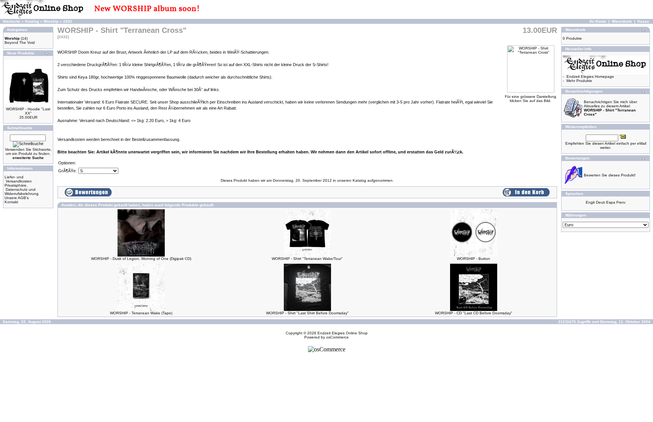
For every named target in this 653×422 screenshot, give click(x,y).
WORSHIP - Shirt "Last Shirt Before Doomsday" (307, 313)
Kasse (643, 21)
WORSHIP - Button (473, 259)
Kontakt (11, 202)
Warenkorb (622, 21)
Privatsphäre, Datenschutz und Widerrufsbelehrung (22, 189)
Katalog (32, 21)
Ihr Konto (598, 21)
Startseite (11, 21)
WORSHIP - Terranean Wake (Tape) (141, 313)
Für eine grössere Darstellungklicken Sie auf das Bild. (530, 98)
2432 (67, 21)
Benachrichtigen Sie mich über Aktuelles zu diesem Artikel (610, 108)
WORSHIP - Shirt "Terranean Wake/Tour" (307, 259)
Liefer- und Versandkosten (18, 179)
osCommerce (337, 337)
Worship (51, 21)
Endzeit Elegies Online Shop (342, 333)
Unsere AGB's (17, 198)
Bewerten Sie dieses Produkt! (610, 175)
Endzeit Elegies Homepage (590, 76)
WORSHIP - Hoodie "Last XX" (28, 111)
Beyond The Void (20, 42)
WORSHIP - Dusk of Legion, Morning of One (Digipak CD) (141, 259)
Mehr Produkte (579, 81)
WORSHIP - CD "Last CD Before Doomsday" (473, 313)
